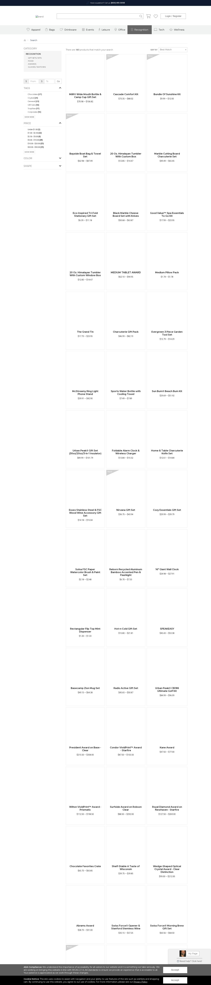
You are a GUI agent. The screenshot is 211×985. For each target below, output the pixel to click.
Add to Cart (84, 109)
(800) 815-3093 (118, 3)
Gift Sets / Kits (34, 58)
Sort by (153, 50)
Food (31, 61)
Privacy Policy (140, 982)
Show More (29, 117)
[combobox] (173, 49)
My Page (193, 953)
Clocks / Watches (37, 67)
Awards (32, 64)
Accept (175, 970)
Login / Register (173, 16)
